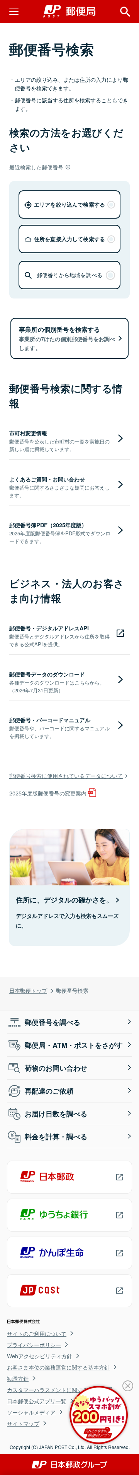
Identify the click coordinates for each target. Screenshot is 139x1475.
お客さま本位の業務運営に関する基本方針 (58, 1367)
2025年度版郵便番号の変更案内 (47, 793)
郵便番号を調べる (52, 1022)
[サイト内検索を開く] (125, 11)
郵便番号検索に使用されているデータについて (66, 775)
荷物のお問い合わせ (56, 1068)
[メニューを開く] (14, 11)
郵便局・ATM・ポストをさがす (74, 1045)
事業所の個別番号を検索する (67, 338)
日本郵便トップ (28, 990)
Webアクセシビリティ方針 (39, 1356)
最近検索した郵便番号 (36, 167)
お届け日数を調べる (56, 1114)
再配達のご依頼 (49, 1091)
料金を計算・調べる (56, 1137)
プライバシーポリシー (34, 1345)
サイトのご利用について (36, 1333)
